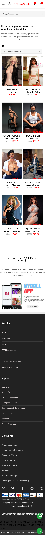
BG (1, 522)
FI (14, 522)
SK (40, 522)
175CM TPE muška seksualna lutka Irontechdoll (12, 137)
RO (37, 522)
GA (23, 522)
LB (33, 522)
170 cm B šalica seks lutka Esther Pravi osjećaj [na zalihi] (33, 91)
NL (12, 522)
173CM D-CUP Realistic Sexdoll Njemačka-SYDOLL (12, 230)
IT (26, 522)
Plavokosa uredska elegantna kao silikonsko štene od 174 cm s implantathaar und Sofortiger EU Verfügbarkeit (12, 91)
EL (18, 522)
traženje (41, 14)
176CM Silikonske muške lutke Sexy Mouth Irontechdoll (33, 184)
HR (4, 522)
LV (28, 522)
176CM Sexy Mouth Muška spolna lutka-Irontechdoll (12, 184)
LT (30, 522)
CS (7, 522)
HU (21, 522)
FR (16, 522)
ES (43, 522)
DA (9, 522)
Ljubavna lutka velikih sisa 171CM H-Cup (33, 230)
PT (35, 522)
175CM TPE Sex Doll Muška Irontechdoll (33, 137)
